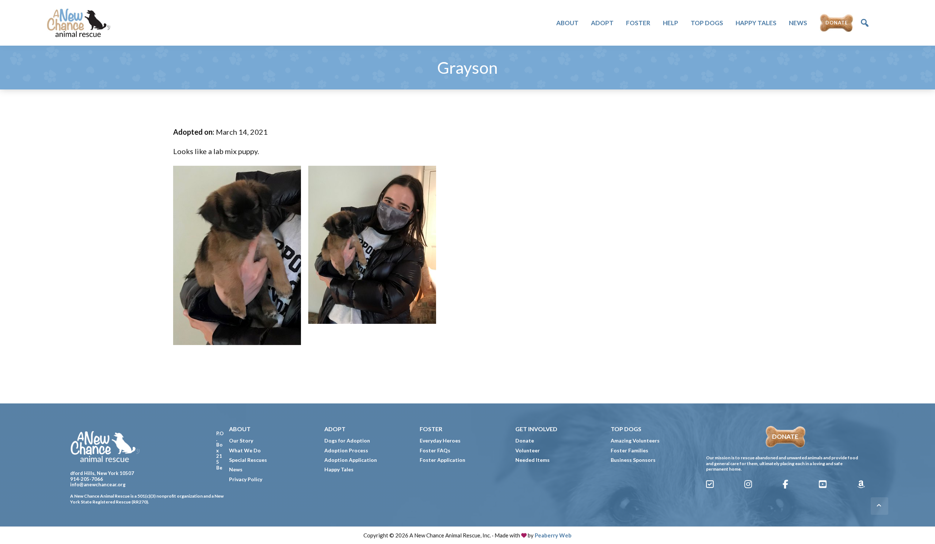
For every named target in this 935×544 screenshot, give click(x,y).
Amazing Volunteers (635, 440)
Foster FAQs (435, 450)
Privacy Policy (245, 479)
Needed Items (532, 460)
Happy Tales (339, 469)
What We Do (245, 450)
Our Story (241, 440)
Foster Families (629, 450)
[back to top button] (879, 506)
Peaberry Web (553, 535)
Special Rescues (248, 460)
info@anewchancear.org (98, 484)
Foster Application (442, 460)
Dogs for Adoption (347, 440)
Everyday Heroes (440, 440)
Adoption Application (350, 460)
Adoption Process (346, 450)
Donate (524, 440)
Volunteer (527, 450)
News (236, 469)
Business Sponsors (633, 460)
